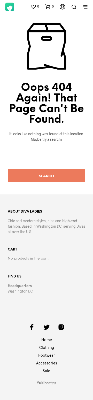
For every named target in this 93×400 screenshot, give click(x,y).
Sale (46, 370)
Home (46, 339)
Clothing (46, 347)
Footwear (46, 355)
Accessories (46, 363)
